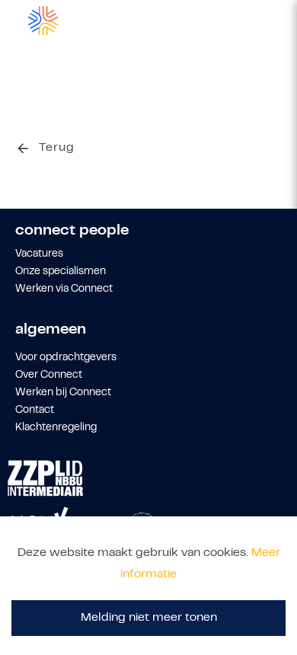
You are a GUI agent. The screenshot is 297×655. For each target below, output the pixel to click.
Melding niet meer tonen (149, 617)
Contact (34, 410)
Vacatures (39, 254)
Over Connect (48, 375)
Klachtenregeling (56, 428)
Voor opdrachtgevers (66, 358)
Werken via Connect (64, 289)
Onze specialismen (60, 271)
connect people (72, 231)
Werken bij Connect (63, 393)
